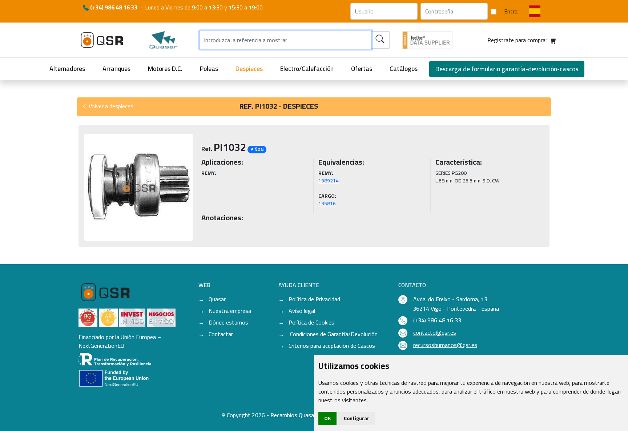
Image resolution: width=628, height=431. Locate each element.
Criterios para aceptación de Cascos (332, 345)
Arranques (116, 68)
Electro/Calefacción (307, 68)
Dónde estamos (228, 322)
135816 (327, 203)
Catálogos (404, 68)
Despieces (249, 68)
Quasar (217, 299)
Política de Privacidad (314, 299)
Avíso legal (302, 310)
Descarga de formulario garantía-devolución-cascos (506, 69)
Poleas (209, 68)
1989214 (328, 180)
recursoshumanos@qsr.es (445, 344)
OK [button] (327, 418)
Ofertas (361, 68)
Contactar (221, 334)
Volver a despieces (110, 106)
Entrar (511, 11)
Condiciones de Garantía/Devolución (333, 334)
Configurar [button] (356, 418)
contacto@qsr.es (434, 332)
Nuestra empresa (230, 310)
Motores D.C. (165, 68)
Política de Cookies (311, 322)
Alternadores (67, 68)
